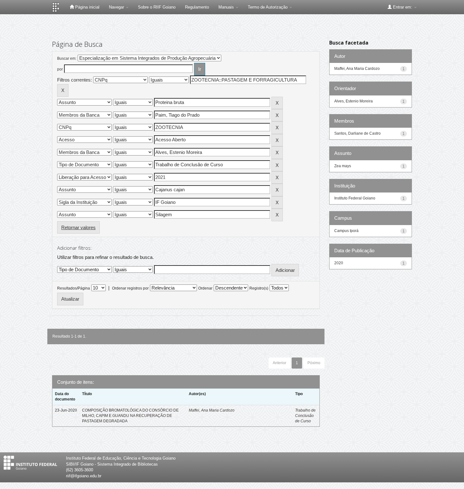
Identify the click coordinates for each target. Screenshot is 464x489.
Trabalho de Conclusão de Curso (305, 415)
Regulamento (197, 7)
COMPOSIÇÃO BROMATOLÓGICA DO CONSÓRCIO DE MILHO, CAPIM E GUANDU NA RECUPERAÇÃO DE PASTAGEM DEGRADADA (130, 415)
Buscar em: (66, 58)
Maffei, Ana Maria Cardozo (212, 410)
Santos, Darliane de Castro (357, 133)
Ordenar (205, 288)
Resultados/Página (73, 288)
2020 (338, 263)
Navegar (117, 7)
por (60, 69)
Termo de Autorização (268, 7)
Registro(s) (258, 288)
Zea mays (342, 166)
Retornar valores (78, 227)
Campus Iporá (346, 231)
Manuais (226, 7)
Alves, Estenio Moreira (353, 101)
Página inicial (86, 7)
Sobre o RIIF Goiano (156, 7)
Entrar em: (402, 7)
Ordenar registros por (130, 288)
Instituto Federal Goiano (354, 198)
